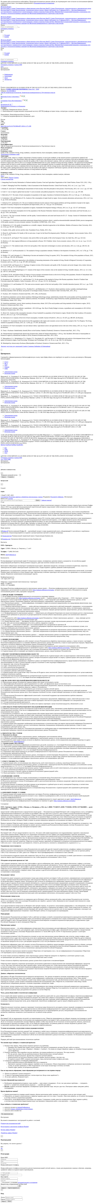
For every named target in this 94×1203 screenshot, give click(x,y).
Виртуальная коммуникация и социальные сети (75, 12)
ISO (5, 448)
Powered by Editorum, (57, 497)
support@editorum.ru (23, 1107)
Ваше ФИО (4, 1157)
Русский (7, 35)
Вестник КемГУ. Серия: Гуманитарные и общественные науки (20, 8)
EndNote (8, 445)
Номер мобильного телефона (10, 1165)
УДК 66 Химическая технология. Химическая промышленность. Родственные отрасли (28, 92)
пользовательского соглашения (27, 1182)
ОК (19, 1186)
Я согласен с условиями (10, 1182)
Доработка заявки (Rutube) (9, 1133)
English (6, 37)
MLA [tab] (6, 363)
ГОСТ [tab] (6, 362)
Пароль (3, 1199)
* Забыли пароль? (46, 500)
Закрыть (3, 477)
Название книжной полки (9, 475)
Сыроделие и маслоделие (56, 13)
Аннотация (7, 76)
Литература (8, 79)
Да (1, 1148)
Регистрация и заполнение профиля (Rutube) (15, 1126)
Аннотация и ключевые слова (10, 154)
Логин (3, 1197)
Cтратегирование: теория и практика (33, 12)
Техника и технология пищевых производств (15, 13)
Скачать (16, 177)
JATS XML (7, 459)
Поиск (3, 25)
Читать (11, 177)
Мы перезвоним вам (7, 1114)
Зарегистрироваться (13, 1188)
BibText (3, 445)
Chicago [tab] (6, 367)
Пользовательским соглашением (44, 3)
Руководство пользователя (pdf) (10, 1123)
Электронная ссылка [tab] (10, 372)
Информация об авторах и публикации (13, 106)
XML (6, 449)
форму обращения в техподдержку (22, 1109)
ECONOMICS (11, 91)
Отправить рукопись (7, 28)
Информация (8, 74)
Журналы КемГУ (6, 7)
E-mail (3, 1175)
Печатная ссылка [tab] (9, 373)
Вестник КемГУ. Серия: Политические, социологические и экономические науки (65, 8)
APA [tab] (5, 365)
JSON (6, 451)
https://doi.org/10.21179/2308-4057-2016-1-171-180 (16, 126)
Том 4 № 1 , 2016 (34, 89)
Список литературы (7, 179)
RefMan (13, 445)
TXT (5, 453)
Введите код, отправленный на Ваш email (14, 1184)
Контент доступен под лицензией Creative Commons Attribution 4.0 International (25, 346)
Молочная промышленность (39, 13)
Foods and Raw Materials (52, 12)
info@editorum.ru (11, 554)
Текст (6, 78)
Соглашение (4, 497)
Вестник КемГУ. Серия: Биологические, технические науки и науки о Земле (25, 10)
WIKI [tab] (6, 368)
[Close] (1, 350)
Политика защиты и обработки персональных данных (26, 497)
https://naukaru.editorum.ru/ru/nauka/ (43, 590)
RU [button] (2, 32)
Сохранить (11, 477)
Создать (10, 498)
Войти (37, 500)
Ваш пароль (4, 1177)
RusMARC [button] (20, 445)
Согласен (4, 5)
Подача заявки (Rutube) (8, 1130)
